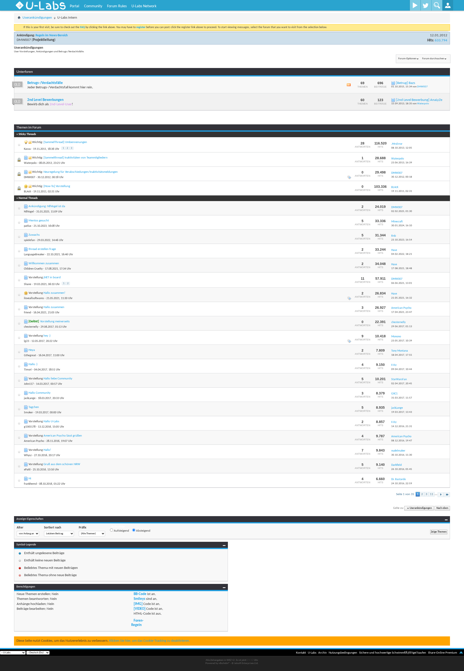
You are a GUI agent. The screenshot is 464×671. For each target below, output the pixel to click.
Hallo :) (33, 364)
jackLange (30, 398)
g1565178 (30, 426)
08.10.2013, (401, 148)
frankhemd (30, 484)
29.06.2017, (401, 326)
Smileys (139, 599)
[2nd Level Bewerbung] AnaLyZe (419, 100)
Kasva (27, 149)
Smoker (28, 412)
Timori (28, 369)
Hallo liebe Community (58, 378)
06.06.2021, (401, 283)
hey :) (47, 335)
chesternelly (31, 326)
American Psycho (34, 441)
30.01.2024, (401, 225)
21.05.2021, (401, 298)
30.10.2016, (401, 455)
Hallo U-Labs (51, 421)
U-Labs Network (143, 6)
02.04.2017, (401, 383)
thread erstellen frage (42, 249)
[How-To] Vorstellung (57, 186)
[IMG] (138, 604)
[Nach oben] (461, 652)
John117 (29, 384)
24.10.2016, (401, 483)
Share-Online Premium (442, 652)
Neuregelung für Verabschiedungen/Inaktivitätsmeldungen (81, 171)
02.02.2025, (401, 211)
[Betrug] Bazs (405, 83)
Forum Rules (117, 6)
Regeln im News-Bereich (52, 35)
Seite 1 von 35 (405, 494)
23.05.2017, (401, 340)
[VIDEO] (139, 609)
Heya (32, 350)
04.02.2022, (401, 254)
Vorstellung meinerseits (55, 321)
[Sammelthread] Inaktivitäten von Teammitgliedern (76, 157)
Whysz (28, 455)
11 (431, 494)
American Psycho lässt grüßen (63, 435)
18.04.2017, (401, 355)
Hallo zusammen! (54, 292)
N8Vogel (29, 211)
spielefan (29, 240)
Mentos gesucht (39, 220)
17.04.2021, (401, 312)
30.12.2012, (401, 177)
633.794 (441, 40)
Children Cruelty (33, 268)
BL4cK (27, 191)
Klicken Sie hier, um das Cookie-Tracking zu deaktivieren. (149, 641)
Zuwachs (34, 234)
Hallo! (47, 450)
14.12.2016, (401, 426)
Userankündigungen (37, 18)
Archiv (322, 652)
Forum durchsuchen (433, 58)
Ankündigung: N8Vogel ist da (47, 206)
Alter (20, 527)
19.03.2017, (401, 412)
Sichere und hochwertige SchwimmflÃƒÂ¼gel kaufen (392, 652)
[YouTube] (415, 5)
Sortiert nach (52, 527)
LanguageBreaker (34, 254)
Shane (27, 284)
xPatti (27, 469)
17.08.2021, (401, 268)
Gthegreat (30, 355)
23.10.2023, (401, 240)
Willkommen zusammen (44, 263)
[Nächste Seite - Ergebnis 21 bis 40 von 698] (441, 494)
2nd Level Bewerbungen (45, 100)
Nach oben (442, 508)
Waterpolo (423, 103)
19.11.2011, (401, 191)
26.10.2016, (401, 469)
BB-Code (140, 594)
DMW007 (24, 40)
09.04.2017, (401, 369)
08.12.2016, (401, 440)
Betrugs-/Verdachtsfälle (45, 83)
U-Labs (312, 652)
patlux (27, 226)
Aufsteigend (121, 530)
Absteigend (142, 530)
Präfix (82, 527)
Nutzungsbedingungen (343, 652)
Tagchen (34, 407)
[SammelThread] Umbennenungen (65, 142)
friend (27, 312)
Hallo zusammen (54, 307)
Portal (74, 6)
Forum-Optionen (407, 58)
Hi (30, 478)
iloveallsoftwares (34, 298)
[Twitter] (425, 5)
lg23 (26, 341)
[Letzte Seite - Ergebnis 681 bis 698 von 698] (447, 494)
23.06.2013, (401, 162)
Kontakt (301, 652)
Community (93, 6)
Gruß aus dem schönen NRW (62, 464)
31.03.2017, (401, 398)
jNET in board (52, 277)
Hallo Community (40, 392)
